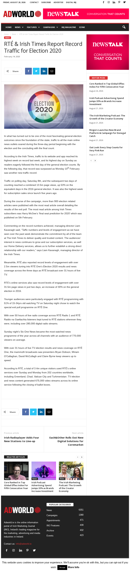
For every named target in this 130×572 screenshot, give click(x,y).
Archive (50, 530)
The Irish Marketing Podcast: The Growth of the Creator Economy (70, 487)
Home (9, 27)
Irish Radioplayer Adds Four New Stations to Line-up (21, 439)
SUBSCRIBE (46, 2)
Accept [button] (62, 567)
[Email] (51, 71)
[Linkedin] (114, 2)
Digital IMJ (71, 2)
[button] (124, 27)
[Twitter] (124, 2)
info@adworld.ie (23, 544)
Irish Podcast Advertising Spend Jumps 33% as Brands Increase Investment (42, 487)
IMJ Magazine (68, 27)
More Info (73, 567)
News (17, 27)
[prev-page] (77, 457)
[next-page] (81, 457)
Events (50, 535)
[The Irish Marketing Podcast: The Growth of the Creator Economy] (71, 471)
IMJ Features (53, 525)
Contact (34, 2)
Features (32, 27)
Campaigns (49, 27)
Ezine (82, 27)
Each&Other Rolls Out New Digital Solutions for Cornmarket (66, 441)
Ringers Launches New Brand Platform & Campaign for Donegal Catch (107, 133)
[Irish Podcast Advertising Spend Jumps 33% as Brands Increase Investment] (43, 471)
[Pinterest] (119, 2)
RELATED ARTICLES (16, 457)
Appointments (53, 520)
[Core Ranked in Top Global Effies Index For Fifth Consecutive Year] (16, 471)
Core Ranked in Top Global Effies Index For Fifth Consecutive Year (16, 485)
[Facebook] (103, 2)
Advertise (58, 2)
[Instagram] (109, 2)
